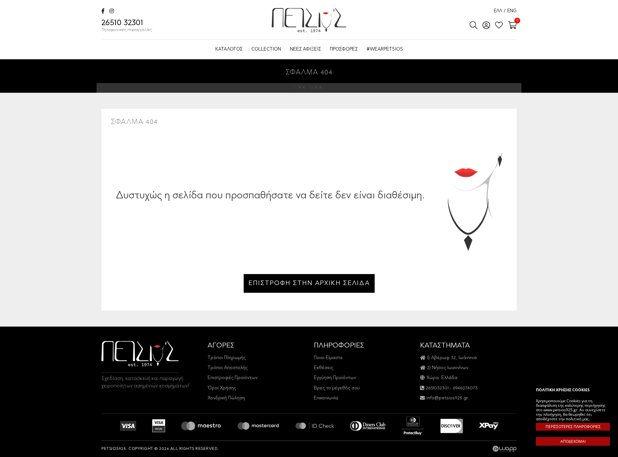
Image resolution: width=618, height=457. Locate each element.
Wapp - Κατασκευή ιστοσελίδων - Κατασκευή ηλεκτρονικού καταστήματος (504, 449)
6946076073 (465, 388)
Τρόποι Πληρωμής (227, 358)
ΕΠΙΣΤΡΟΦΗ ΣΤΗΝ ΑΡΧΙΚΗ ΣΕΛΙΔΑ (309, 283)
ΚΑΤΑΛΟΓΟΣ (228, 49)
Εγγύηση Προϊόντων (335, 378)
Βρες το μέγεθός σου (337, 388)
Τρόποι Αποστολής (228, 368)
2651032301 (437, 388)
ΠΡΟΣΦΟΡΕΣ (344, 49)
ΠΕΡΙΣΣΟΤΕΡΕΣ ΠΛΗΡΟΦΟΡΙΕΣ (573, 426)
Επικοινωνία (326, 398)
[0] (510, 25)
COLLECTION (266, 49)
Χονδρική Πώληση (226, 398)
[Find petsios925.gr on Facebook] (103, 11)
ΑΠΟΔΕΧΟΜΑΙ (572, 441)
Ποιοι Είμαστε (328, 358)
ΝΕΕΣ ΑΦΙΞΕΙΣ (305, 49)
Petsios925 (309, 20)
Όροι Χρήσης (222, 388)
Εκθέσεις (323, 368)
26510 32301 (126, 25)
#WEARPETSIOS (385, 49)
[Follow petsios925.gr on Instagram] (111, 11)
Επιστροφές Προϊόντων (233, 378)
